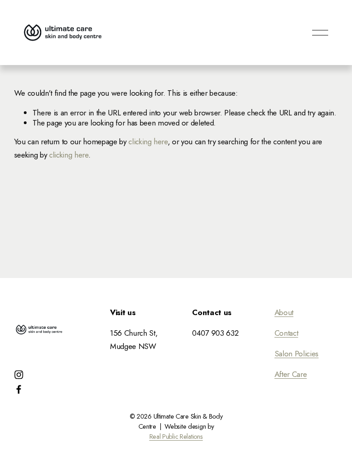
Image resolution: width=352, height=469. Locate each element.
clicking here (148, 141)
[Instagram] (18, 374)
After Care (291, 374)
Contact (286, 332)
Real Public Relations (176, 437)
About (284, 312)
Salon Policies (297, 353)
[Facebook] (18, 389)
